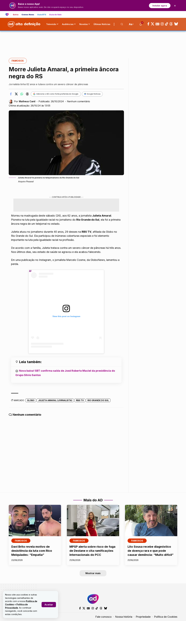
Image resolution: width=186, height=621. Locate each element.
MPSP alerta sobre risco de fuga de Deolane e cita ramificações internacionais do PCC (92, 551)
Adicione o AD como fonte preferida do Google (57, 94)
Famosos (18, 60)
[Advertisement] (93, 41)
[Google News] (157, 24)
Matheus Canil (27, 101)
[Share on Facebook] (11, 94)
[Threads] (171, 24)
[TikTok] (166, 24)
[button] (49, 604)
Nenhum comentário (78, 101)
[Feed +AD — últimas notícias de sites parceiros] (8, 14)
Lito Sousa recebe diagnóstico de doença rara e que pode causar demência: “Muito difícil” (151, 551)
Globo (30, 400)
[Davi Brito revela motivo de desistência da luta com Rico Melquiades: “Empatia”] (35, 520)
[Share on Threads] (27, 94)
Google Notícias (94, 94)
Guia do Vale (55, 15)
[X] (152, 24)
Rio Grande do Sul (98, 400)
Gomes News (28, 15)
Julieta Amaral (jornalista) (55, 400)
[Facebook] (148, 24)
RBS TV (80, 400)
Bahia (16, 15)
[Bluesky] (176, 24)
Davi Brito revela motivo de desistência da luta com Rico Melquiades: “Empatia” (31, 551)
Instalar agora (159, 5)
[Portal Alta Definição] (93, 599)
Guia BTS (41, 15)
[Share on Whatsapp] (22, 94)
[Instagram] (162, 24)
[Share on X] (16, 94)
